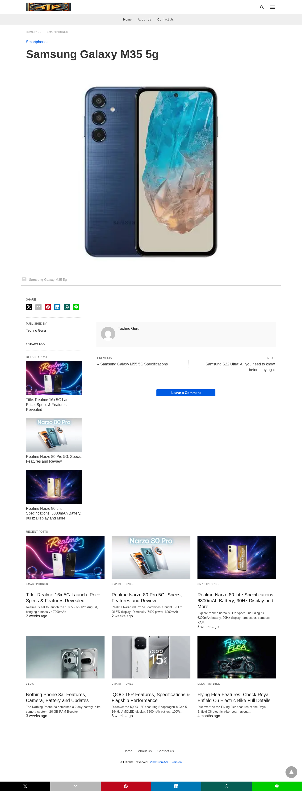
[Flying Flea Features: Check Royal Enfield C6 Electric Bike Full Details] (236, 657)
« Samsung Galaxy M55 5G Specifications (132, 364)
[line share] (76, 307)
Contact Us (165, 19)
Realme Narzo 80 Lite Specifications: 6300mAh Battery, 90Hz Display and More (53, 513)
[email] (75, 786)
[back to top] (291, 772)
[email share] (38, 307)
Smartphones (57, 32)
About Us (144, 19)
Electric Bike (208, 683)
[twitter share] (29, 307)
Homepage (34, 32)
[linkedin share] (57, 307)
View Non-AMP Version (166, 762)
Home (127, 19)
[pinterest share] (48, 307)
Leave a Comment (186, 393)
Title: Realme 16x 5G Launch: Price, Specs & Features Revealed (51, 405)
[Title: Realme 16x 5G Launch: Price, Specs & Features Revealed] (54, 378)
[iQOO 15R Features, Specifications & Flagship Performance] (151, 657)
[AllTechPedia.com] (48, 7)
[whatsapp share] (67, 307)
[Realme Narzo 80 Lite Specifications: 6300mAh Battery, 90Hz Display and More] (54, 487)
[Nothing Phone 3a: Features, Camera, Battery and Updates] (65, 657)
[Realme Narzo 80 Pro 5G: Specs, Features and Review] (54, 435)
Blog (30, 683)
